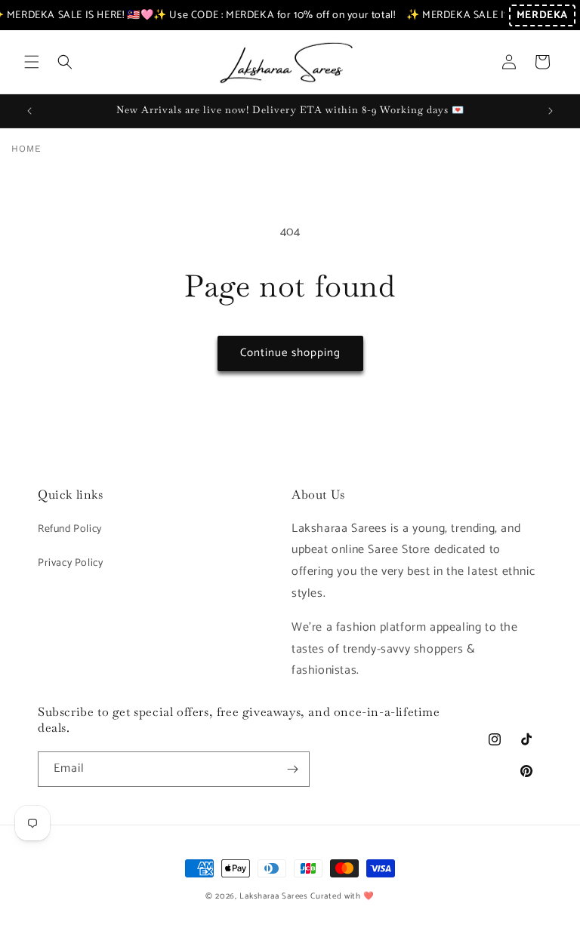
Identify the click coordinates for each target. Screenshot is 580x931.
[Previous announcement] (29, 111)
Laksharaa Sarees (273, 896)
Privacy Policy (70, 563)
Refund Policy (70, 529)
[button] (31, 61)
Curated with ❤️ (342, 896)
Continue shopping (290, 352)
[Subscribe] (292, 769)
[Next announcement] (550, 111)
